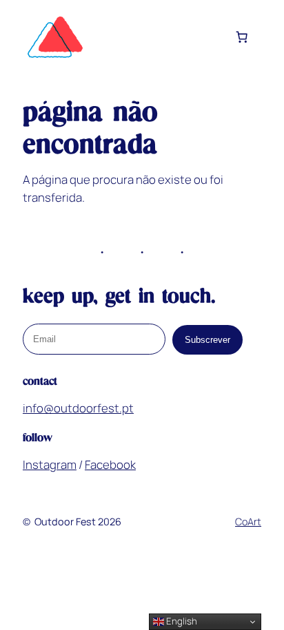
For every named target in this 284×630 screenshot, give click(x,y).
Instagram (50, 464)
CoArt (248, 521)
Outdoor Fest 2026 (77, 521)
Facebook (110, 464)
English (180, 621)
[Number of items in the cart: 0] (241, 37)
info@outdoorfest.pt (78, 408)
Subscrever (207, 340)
